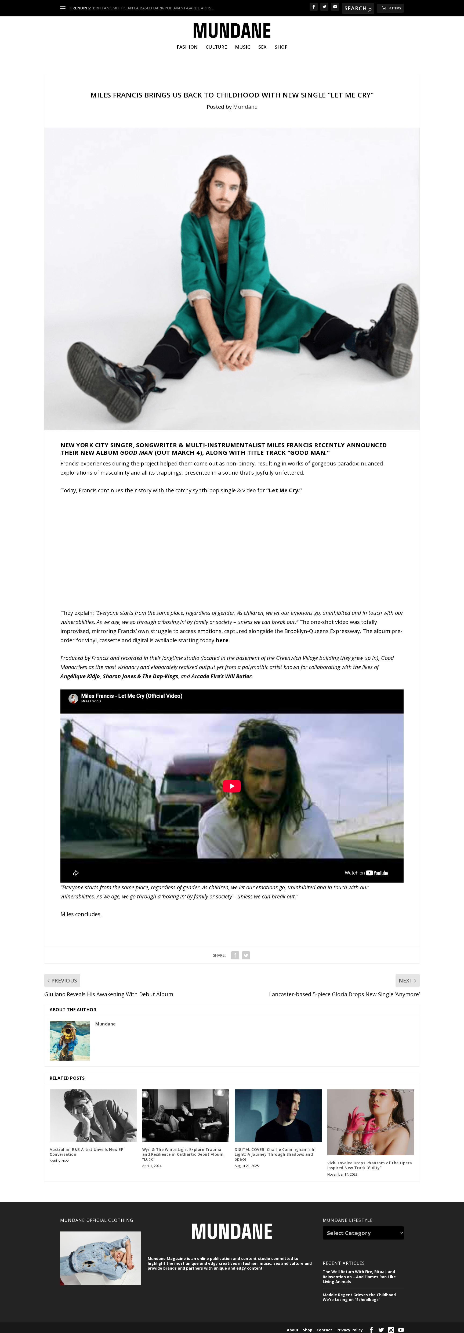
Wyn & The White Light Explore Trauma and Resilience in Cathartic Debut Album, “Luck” (183, 1154)
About (293, 1329)
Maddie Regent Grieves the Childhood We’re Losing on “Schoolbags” (359, 1297)
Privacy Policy (349, 1329)
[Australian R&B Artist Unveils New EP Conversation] (93, 1115)
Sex (262, 47)
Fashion (187, 47)
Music (242, 47)
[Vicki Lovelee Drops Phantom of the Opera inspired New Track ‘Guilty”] (371, 1122)
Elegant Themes (97, 1329)
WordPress (145, 1329)
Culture (216, 47)
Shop (281, 47)
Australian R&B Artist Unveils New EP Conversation (86, 1152)
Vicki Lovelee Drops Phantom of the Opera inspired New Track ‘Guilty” (369, 1165)
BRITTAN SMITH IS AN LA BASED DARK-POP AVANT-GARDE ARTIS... (153, 7)
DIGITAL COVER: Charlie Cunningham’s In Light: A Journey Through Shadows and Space (275, 1154)
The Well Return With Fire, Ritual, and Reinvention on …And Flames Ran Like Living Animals (359, 1276)
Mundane (245, 106)
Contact (324, 1329)
